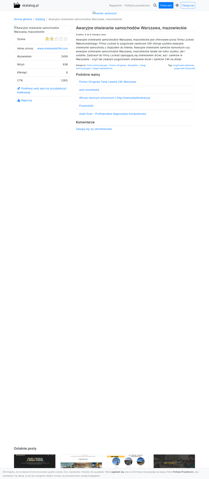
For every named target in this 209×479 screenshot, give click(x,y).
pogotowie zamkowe (183, 65)
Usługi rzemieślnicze (102, 68)
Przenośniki (86, 105)
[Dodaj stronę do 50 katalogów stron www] (105, 13)
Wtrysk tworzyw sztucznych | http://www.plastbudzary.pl (114, 97)
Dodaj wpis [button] (166, 5)
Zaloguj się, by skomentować (94, 129)
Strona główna (23, 19)
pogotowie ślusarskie (184, 68)
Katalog (40, 19)
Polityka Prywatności (183, 472)
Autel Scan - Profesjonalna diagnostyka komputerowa (112, 113)
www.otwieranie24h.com (52, 48)
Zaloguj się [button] (188, 5)
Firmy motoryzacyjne (97, 65)
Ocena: (21, 39)
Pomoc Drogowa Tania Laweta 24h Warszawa (107, 81)
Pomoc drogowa (117, 65)
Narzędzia (133, 65)
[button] (155, 5)
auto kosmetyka (89, 89)
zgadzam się (117, 472)
